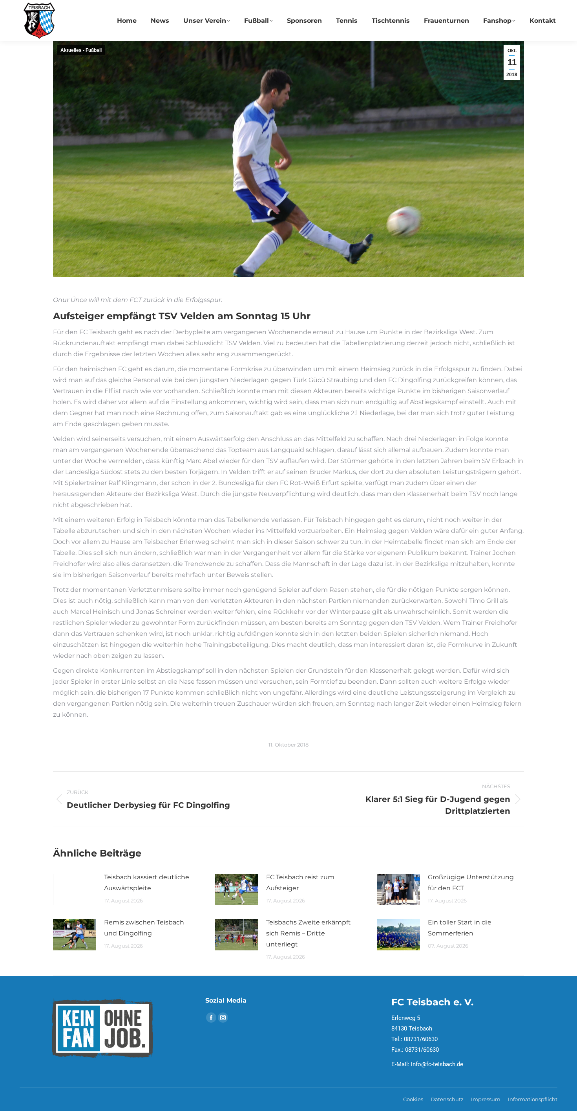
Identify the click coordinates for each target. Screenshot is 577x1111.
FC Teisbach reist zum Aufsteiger (300, 882)
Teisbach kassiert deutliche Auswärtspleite (146, 882)
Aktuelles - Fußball (81, 50)
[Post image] (74, 889)
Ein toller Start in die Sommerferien (459, 928)
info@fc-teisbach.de (437, 1064)
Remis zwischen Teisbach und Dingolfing (144, 928)
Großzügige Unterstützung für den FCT (471, 882)
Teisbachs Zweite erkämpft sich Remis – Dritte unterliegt (308, 933)
